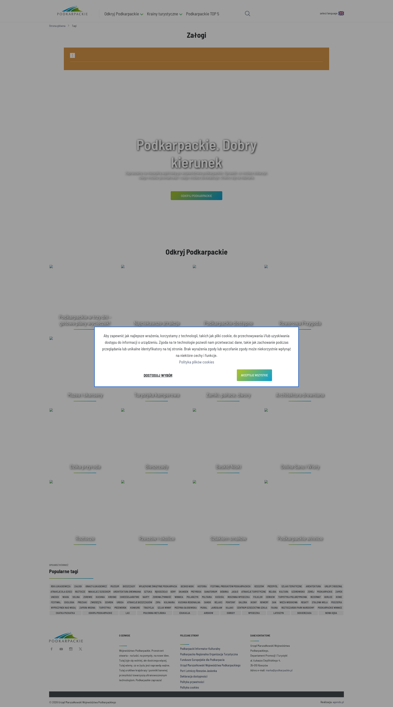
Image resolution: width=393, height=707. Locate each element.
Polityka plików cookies (196, 362)
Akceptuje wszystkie (254, 375)
